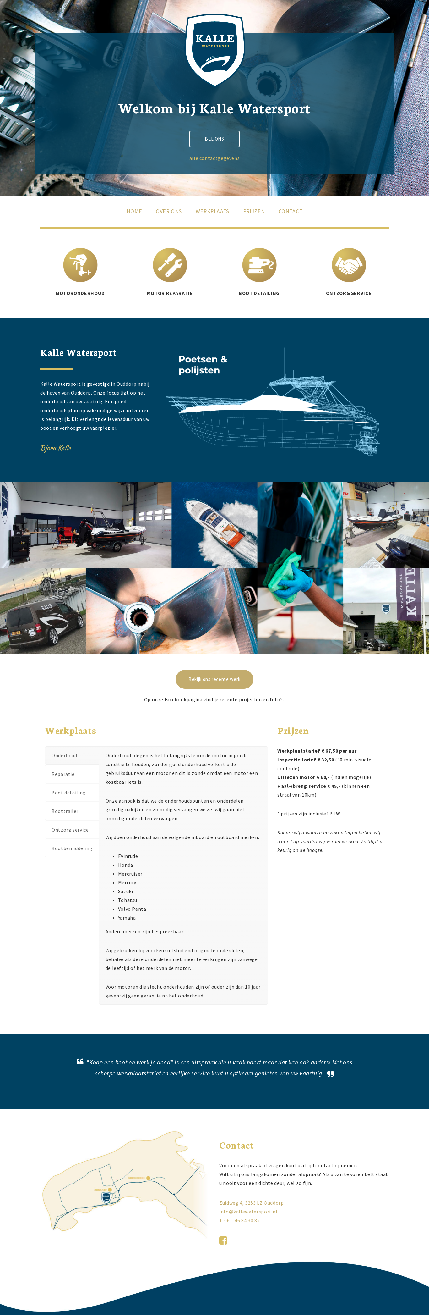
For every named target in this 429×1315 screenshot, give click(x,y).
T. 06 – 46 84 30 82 (239, 1220)
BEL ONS (214, 139)
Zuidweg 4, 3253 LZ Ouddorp (251, 1203)
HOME (134, 211)
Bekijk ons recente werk (214, 679)
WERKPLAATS (212, 211)
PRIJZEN (254, 211)
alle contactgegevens (214, 158)
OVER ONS (169, 211)
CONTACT (290, 211)
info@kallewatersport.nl (248, 1211)
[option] (274, 407)
